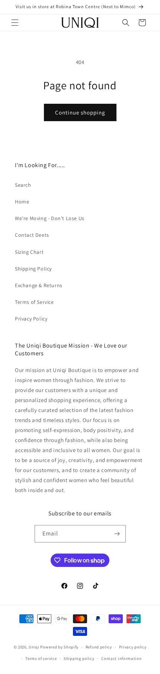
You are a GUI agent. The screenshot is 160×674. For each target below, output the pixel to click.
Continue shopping (80, 112)
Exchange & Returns (39, 285)
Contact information (121, 658)
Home (22, 201)
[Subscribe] (117, 533)
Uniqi (34, 647)
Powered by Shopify (59, 647)
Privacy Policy (31, 318)
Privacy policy (133, 647)
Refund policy (99, 647)
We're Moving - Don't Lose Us (49, 218)
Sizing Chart (29, 252)
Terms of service (41, 658)
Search (23, 185)
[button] (15, 22)
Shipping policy (79, 658)
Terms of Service (34, 302)
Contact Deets (32, 235)
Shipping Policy (33, 268)
